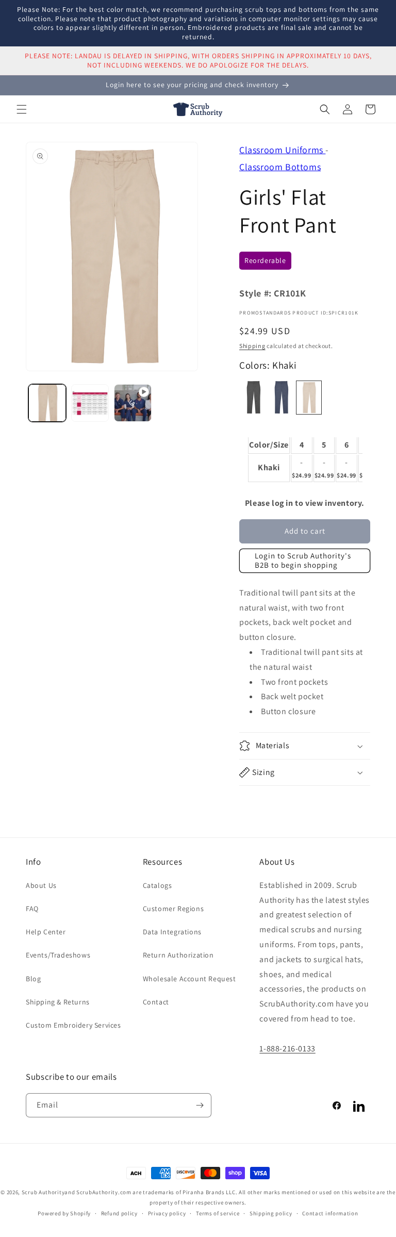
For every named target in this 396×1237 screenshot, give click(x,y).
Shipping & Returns (58, 1002)
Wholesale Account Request (189, 978)
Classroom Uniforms (282, 150)
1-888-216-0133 (287, 1048)
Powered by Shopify (64, 1213)
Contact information (330, 1213)
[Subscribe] (199, 1105)
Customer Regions (173, 908)
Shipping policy (271, 1213)
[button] (21, 109)
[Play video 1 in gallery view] (133, 403)
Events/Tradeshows (58, 955)
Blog (33, 978)
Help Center (46, 931)
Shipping (252, 346)
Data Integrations (172, 931)
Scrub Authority (43, 1192)
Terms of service (217, 1213)
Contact (156, 1002)
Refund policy (119, 1213)
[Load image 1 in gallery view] (47, 403)
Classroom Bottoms (280, 167)
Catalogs (157, 885)
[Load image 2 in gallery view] (90, 403)
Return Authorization (178, 955)
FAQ (32, 908)
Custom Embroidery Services (73, 1025)
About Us (41, 885)
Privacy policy (167, 1213)
